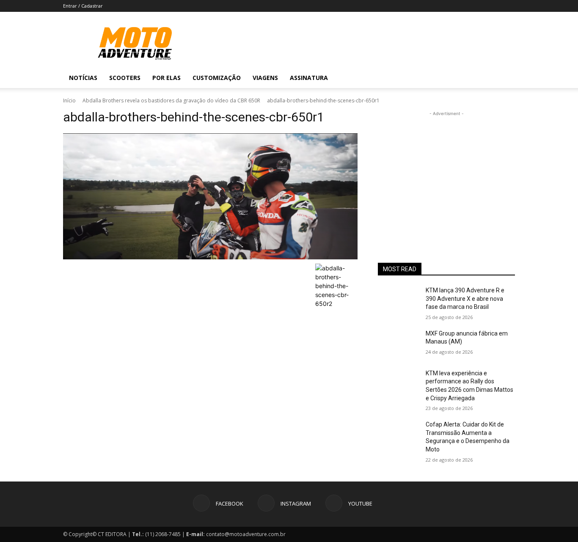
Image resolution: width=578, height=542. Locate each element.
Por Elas (166, 78)
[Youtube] (486, 78)
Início (69, 100)
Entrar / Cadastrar (83, 6)
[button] (505, 78)
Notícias (83, 78)
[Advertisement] (446, 171)
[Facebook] (457, 78)
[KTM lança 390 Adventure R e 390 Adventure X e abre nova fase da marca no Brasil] (398, 300)
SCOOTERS (124, 78)
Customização (217, 78)
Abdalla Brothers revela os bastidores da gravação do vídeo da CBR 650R (171, 100)
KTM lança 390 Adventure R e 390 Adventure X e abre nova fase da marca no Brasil (465, 298)
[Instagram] (471, 78)
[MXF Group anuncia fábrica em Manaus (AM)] (398, 344)
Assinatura (309, 78)
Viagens (265, 78)
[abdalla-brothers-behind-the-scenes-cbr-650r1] (210, 196)
